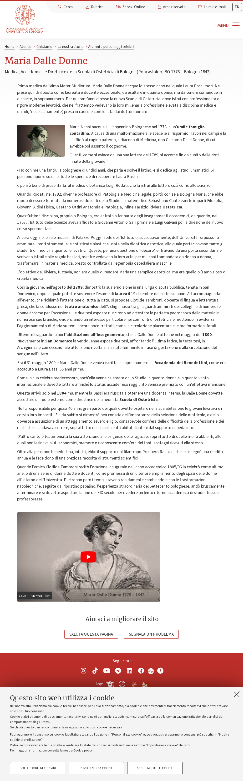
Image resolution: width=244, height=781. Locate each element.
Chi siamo (44, 46)
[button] (145, 25)
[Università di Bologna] (25, 19)
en (237, 7)
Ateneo (25, 46)
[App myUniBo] (110, 683)
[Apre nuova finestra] (83, 671)
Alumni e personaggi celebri (111, 46)
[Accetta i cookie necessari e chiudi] (236, 694)
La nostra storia (70, 46)
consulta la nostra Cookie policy (70, 750)
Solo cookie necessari (38, 768)
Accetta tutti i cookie (155, 768)
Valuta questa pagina (91, 634)
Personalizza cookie (96, 768)
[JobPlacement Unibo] (133, 683)
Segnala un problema (151, 634)
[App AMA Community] (145, 683)
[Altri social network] (160, 671)
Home (10, 46)
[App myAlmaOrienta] (122, 683)
